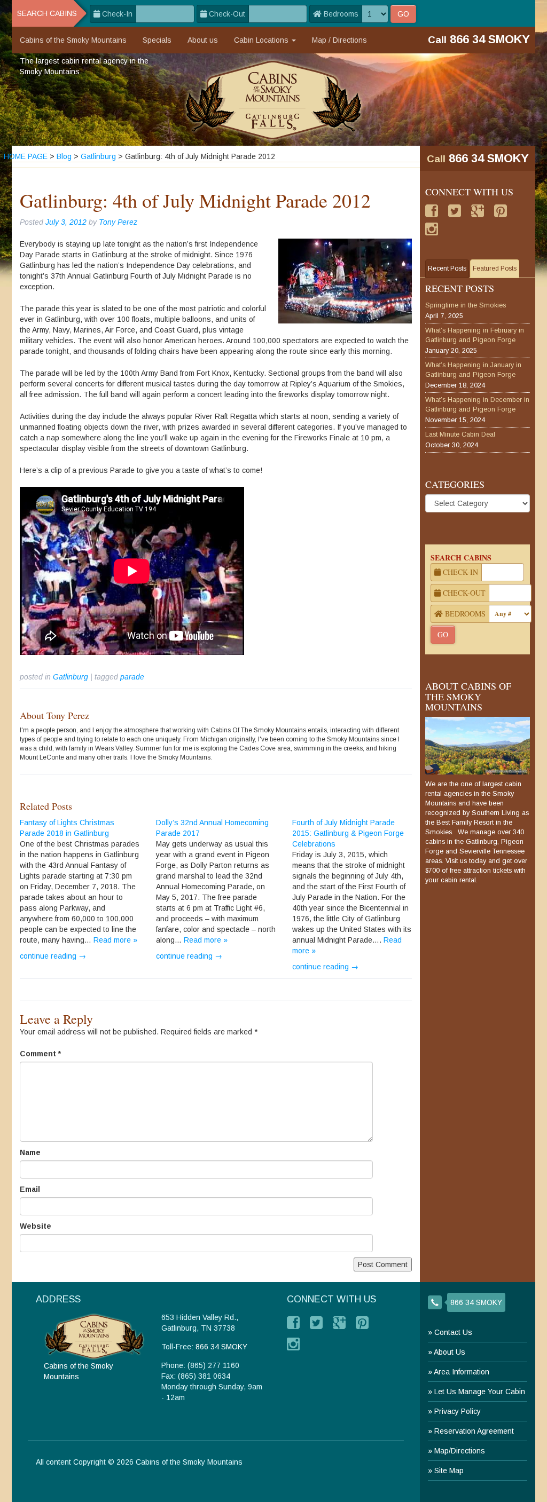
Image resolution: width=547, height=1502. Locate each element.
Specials (157, 40)
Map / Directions (339, 40)
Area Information (461, 1371)
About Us (449, 1352)
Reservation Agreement (474, 1431)
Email (30, 1189)
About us (202, 40)
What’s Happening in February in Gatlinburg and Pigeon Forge (474, 335)
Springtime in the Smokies (465, 305)
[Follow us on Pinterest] (500, 210)
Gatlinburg (70, 677)
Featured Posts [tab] (495, 268)
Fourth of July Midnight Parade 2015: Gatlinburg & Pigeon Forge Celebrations (348, 833)
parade (132, 677)
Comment (40, 1053)
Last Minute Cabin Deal (460, 434)
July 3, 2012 (66, 222)
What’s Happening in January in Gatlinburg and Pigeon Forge (473, 369)
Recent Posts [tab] (447, 268)
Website (35, 1226)
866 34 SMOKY (489, 158)
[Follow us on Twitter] (454, 210)
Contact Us (453, 1332)
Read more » (115, 940)
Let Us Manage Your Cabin (479, 1391)
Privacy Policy (457, 1411)
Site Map (449, 1470)
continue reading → (53, 956)
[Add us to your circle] (477, 210)
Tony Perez (118, 222)
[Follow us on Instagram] (431, 229)
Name (30, 1152)
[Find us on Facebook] (431, 210)
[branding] (274, 99)
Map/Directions (459, 1450)
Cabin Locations (262, 40)
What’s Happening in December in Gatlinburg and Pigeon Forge (477, 404)
